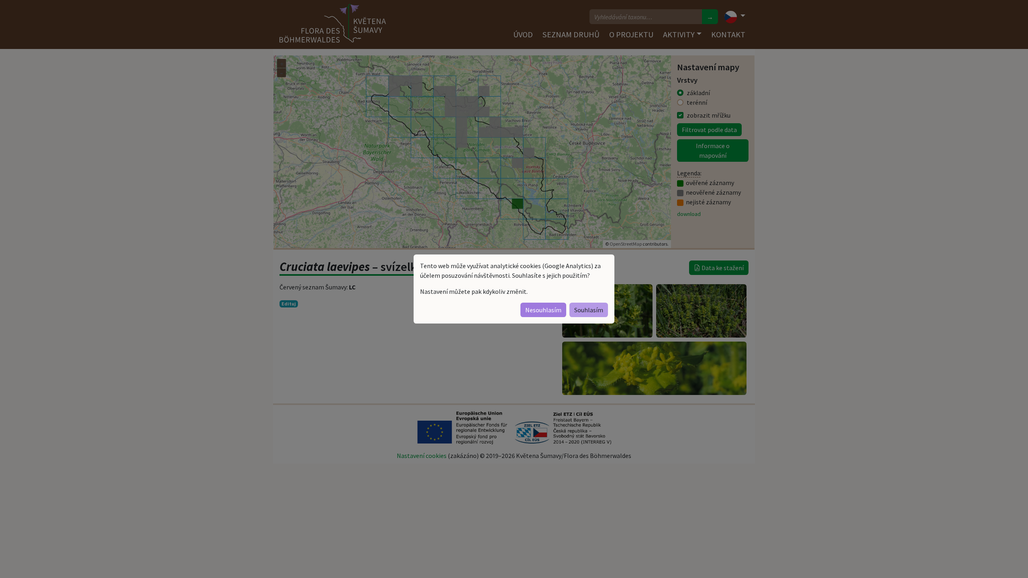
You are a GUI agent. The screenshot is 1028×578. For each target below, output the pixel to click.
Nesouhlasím (543, 310)
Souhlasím (588, 310)
